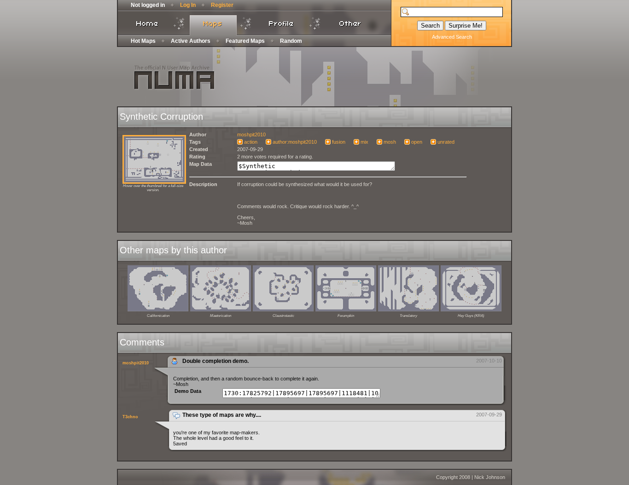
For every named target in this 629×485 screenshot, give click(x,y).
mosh (390, 142)
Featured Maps (245, 41)
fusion (338, 142)
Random (291, 41)
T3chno (130, 417)
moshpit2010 (251, 134)
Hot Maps (143, 41)
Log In (188, 5)
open (416, 142)
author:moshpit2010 (295, 142)
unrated (445, 142)
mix (364, 142)
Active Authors (190, 41)
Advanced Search (452, 37)
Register (222, 5)
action (250, 142)
